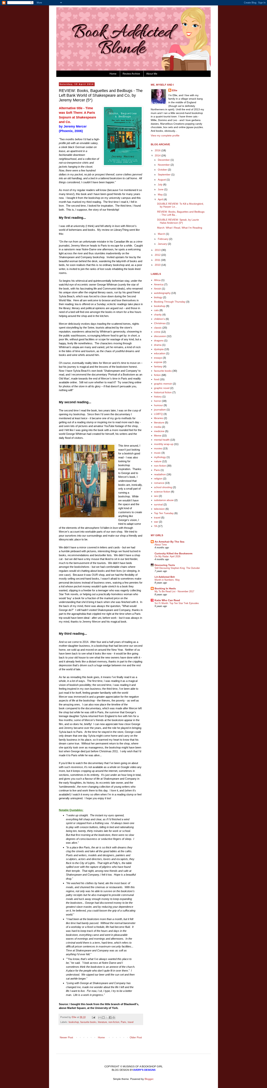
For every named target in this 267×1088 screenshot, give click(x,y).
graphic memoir (163, 383)
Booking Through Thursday (169, 301)
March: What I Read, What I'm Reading (179, 227)
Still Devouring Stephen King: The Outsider (177, 568)
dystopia (159, 349)
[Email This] (100, 1017)
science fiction (162, 491)
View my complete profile (165, 135)
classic (158, 327)
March (162, 233)
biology (158, 297)
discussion (160, 336)
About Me (151, 73)
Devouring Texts (165, 565)
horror (157, 400)
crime (157, 331)
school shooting (163, 487)
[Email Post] (93, 1017)
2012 (158, 254)
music (157, 452)
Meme (157, 435)
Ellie (174, 90)
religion (158, 478)
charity (158, 314)
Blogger (149, 1078)
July (160, 184)
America (158, 284)
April (161, 199)
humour (158, 405)
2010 (158, 264)
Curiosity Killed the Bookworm (173, 553)
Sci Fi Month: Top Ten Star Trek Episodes (177, 603)
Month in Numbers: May (167, 579)
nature (157, 461)
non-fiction (113, 1022)
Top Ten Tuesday (164, 513)
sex (156, 495)
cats (156, 310)
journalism (160, 409)
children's (159, 318)
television (159, 508)
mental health (162, 439)
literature (102, 1022)
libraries (158, 418)
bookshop (74, 1022)
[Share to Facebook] (110, 1017)
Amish (157, 288)
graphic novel (161, 388)
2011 (158, 259)
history (158, 396)
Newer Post (66, 1037)
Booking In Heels (165, 588)
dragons (158, 340)
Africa (157, 280)
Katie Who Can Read (167, 600)
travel (131, 1022)
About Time (161, 544)
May (160, 194)
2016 (158, 150)
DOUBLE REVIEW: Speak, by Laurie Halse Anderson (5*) (178, 221)
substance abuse (164, 500)
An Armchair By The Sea (169, 541)
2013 (158, 250)
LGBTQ (158, 413)
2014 (158, 155)
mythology (160, 457)
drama (157, 344)
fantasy (158, 366)
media (157, 426)
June (161, 189)
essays (158, 357)
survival (158, 504)
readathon (160, 474)
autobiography (162, 292)
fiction (157, 374)
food (156, 379)
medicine (159, 431)
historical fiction (163, 392)
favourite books (88, 1022)
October (163, 169)
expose (158, 362)
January (163, 243)
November (164, 164)
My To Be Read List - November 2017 (174, 591)
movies (158, 448)
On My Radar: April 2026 (167, 556)
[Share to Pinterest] (114, 1017)
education (159, 353)
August (162, 179)
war (156, 521)
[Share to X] (107, 1017)
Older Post (136, 1037)
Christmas (160, 323)
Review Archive (131, 73)
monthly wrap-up (163, 444)
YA (155, 526)
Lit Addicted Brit (165, 576)
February (163, 238)
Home (113, 73)
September (164, 174)
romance (159, 482)
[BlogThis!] (103, 1017)
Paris (123, 1022)
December (164, 159)
